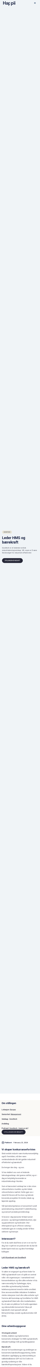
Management (16, 1114)
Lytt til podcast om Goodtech (14, 1257)
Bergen (13, 1110)
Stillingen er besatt (12, 560)
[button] (35, 3)
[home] (17, 3)
